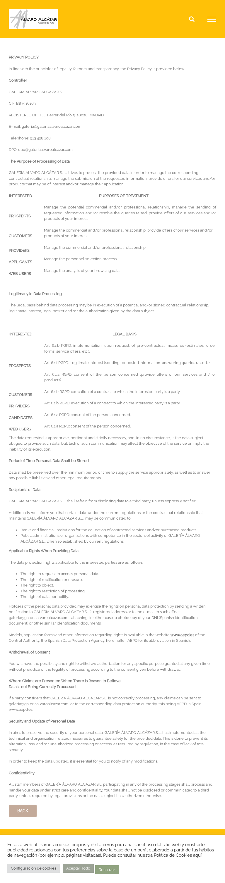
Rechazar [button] (107, 870)
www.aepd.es (182, 635)
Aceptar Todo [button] (78, 868)
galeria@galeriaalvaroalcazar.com (51, 126)
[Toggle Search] (192, 19)
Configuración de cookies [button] (33, 868)
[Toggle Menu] (212, 19)
